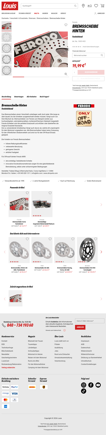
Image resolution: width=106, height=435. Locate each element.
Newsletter (5, 354)
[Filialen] (83, 5)
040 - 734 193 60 (20, 325)
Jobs (56, 351)
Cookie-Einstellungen (88, 364)
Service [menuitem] (63, 13)
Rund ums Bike (33, 361)
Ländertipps (32, 348)
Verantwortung (60, 361)
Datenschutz (85, 348)
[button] (75, 5)
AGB (82, 344)
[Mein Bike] (90, 5)
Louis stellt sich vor (62, 341)
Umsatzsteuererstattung (63, 358)
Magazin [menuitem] (54, 13)
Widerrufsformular (87, 354)
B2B (3, 344)
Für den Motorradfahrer (36, 364)
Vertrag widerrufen (8, 368)
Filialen (57, 344)
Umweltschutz (86, 361)
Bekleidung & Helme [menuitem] (8, 13)
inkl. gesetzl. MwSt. (84, 85)
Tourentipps (32, 344)
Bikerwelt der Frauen (35, 341)
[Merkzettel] (96, 5)
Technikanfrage (7, 348)
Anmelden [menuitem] (100, 13)
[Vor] (67, 49)
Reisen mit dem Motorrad (37, 358)
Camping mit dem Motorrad (38, 368)
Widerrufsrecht (86, 351)
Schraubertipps (33, 351)
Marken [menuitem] (45, 13)
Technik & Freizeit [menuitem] (25, 13)
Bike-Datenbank (7, 351)
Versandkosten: (76, 88)
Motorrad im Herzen (35, 354)
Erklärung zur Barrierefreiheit (91, 358)
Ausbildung (59, 348)
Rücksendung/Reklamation (11, 364)
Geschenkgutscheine (9, 358)
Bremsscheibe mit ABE (42, 268)
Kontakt (4, 341)
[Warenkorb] (102, 5)
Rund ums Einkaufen (62, 354)
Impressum (85, 341)
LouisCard (5, 361)
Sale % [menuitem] (36, 13)
